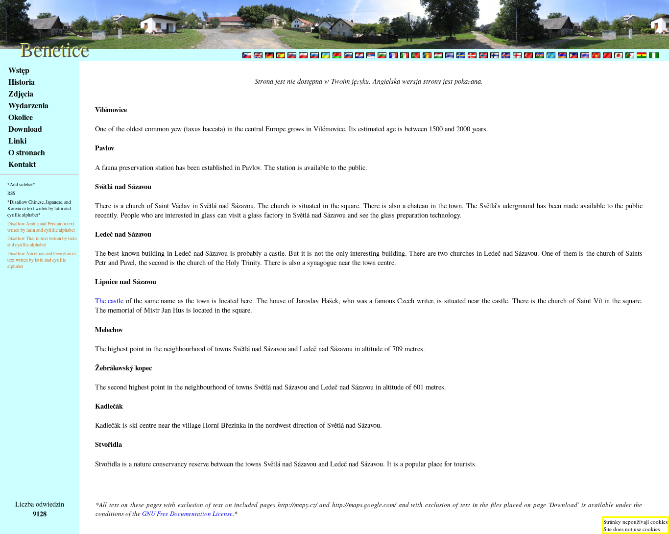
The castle (109, 300)
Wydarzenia (28, 105)
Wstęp (18, 69)
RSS (11, 193)
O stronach (26, 152)
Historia (21, 81)
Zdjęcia (20, 93)
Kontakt (22, 164)
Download (25, 128)
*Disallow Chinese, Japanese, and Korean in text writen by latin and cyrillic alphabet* (39, 208)
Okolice (20, 116)
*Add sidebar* (21, 184)
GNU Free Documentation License (187, 513)
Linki (17, 140)
